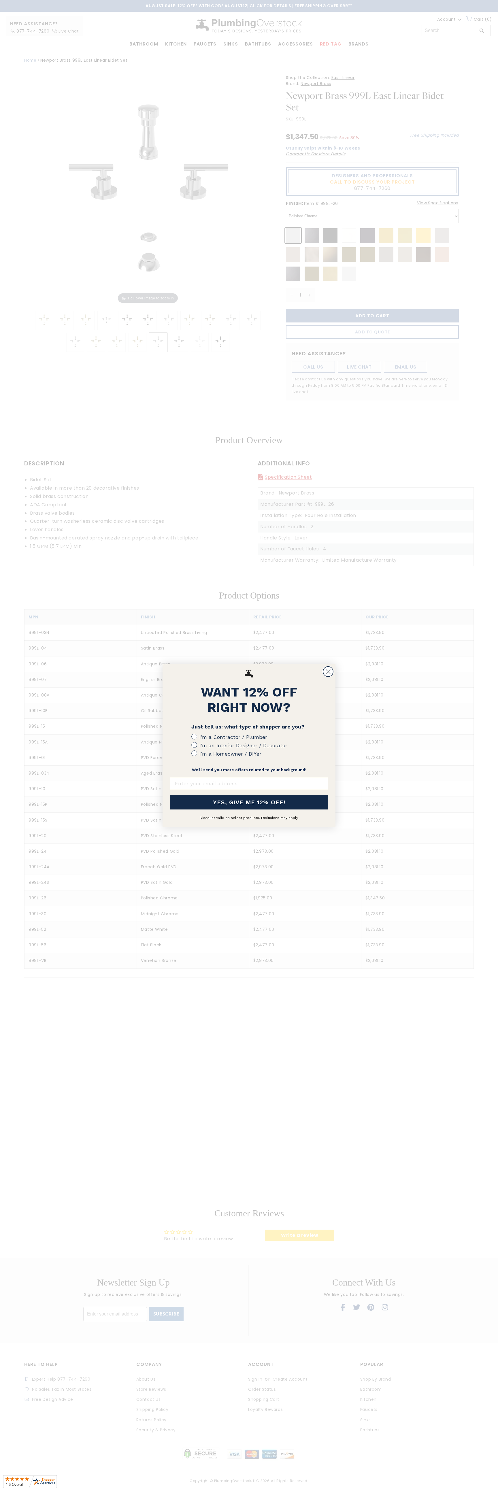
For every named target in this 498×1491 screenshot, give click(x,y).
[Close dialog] (328, 672)
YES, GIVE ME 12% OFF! (249, 802)
